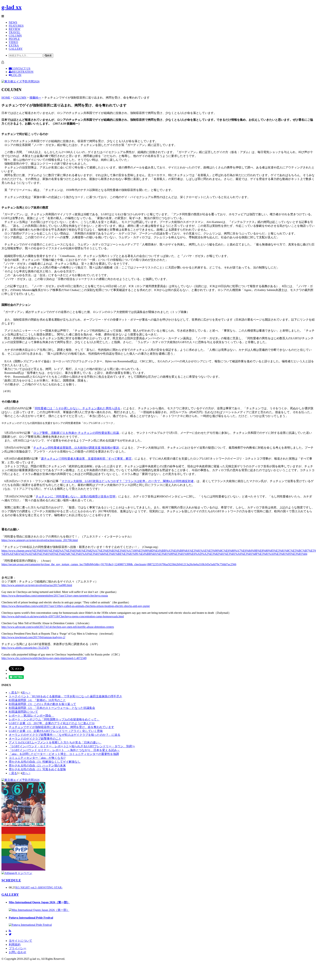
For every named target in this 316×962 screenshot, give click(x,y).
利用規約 (14, 944)
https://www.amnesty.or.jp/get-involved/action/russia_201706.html (39, 540)
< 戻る (13, 692)
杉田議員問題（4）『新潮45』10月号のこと (37, 700)
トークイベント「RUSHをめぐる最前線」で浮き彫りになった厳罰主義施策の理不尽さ (65, 696)
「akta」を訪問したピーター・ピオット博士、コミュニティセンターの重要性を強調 (64, 754)
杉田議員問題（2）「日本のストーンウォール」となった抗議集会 (52, 707)
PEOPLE (14, 38)
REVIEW (14, 29)
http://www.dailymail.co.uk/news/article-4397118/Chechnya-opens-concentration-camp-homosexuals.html (62, 616)
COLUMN (15, 35)
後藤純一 (35, 97)
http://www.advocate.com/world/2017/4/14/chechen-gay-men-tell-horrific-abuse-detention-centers (57, 626)
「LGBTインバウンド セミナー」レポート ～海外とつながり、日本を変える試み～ (64, 750)
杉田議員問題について (23, 711)
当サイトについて (20, 940)
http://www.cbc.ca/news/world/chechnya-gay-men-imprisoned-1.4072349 (43, 658)
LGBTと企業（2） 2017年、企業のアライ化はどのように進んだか (52, 723)
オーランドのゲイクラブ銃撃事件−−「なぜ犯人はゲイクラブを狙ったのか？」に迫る (64, 734)
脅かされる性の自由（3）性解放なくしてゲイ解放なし (44, 761)
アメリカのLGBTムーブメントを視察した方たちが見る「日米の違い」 (55, 742)
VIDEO (13, 42)
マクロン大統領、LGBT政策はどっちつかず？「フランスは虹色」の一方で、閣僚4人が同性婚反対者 (127, 481)
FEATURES (16, 25)
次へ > (26, 692)
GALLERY (16, 48)
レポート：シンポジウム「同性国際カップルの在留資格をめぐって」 (54, 719)
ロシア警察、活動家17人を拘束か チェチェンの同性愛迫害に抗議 (76, 432)
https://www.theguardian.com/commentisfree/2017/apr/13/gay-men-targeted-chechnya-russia (54, 595)
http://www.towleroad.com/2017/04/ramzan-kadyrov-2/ (33, 637)
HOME (5, 97)
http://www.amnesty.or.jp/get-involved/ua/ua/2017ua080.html (36, 585)
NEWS (13, 22)
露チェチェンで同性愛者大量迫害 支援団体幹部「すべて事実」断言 (86, 458)
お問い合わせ (17, 952)
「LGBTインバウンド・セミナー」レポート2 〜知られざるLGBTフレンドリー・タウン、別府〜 (72, 746)
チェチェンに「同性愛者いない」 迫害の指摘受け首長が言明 (75, 496)
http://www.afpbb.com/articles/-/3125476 (25, 647)
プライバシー (17, 948)
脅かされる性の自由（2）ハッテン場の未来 (37, 765)
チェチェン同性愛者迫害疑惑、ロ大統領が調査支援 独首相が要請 (76, 447)
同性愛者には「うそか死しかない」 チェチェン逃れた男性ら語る (77, 408)
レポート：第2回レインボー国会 (31, 715)
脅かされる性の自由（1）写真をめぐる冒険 (37, 769)
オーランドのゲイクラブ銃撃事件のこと (35, 738)
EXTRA (14, 45)
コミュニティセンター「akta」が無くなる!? (37, 757)
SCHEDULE (11, 880)
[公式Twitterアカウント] (10, 934)
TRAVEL (14, 32)
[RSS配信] (10, 931)
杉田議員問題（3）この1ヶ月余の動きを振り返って (42, 704)
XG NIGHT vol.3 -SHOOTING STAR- (39, 887)
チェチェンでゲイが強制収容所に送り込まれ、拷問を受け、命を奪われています (61, 727)
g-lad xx (11, 7)
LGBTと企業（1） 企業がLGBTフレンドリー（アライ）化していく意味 (56, 730)
